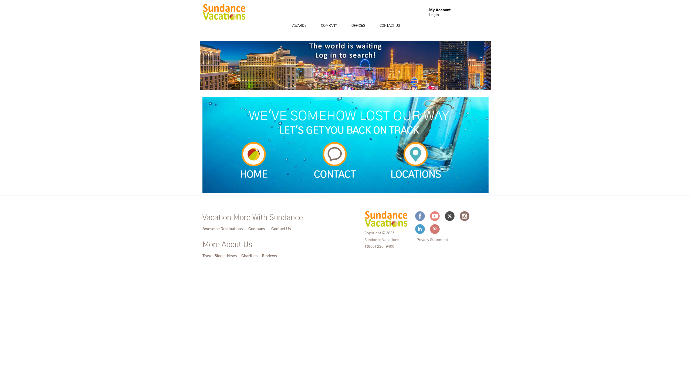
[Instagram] (464, 216)
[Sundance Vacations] (224, 13)
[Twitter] (449, 216)
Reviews (269, 256)
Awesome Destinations (222, 229)
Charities (249, 256)
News (232, 256)
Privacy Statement (432, 240)
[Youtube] (434, 216)
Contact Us (390, 26)
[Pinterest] (434, 229)
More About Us (227, 245)
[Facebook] (420, 216)
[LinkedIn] (420, 229)
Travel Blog (212, 256)
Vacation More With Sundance (252, 218)
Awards (299, 26)
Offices (358, 26)
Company (329, 26)
